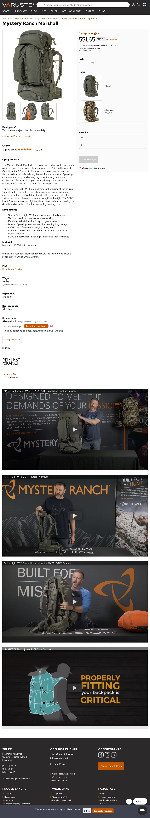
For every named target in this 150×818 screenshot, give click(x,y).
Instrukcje (8, 800)
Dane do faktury (59, 780)
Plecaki (47, 18)
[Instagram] (107, 755)
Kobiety (6, 269)
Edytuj (87, 810)
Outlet (90, 11)
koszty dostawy (112, 39)
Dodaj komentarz (12, 339)
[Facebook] (101, 755)
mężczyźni (16, 269)
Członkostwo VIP (59, 796)
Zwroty (7, 793)
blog (34, 11)
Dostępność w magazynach (16, 136)
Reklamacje (9, 796)
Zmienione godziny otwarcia (17, 778)
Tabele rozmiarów (108, 796)
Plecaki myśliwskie (63, 18)
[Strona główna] (18, 5)
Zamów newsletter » (111, 765)
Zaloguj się (57, 793)
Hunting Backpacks (86, 18)
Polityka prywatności (61, 800)
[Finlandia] (145, 5)
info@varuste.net (59, 758)
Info (43, 11)
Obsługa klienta (71, 11)
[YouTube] (113, 755)
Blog (102, 793)
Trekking (17, 18)
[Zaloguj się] (133, 5)
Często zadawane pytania (63, 773)
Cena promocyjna (89, 33)
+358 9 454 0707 (63, 753)
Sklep (54, 11)
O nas (102, 11)
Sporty (6, 11)
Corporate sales (59, 777)
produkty (21, 11)
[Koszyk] (138, 5)
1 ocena (37, 149)
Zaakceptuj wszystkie (103, 810)
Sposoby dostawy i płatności (17, 803)
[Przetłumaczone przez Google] (12, 326)
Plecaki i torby (32, 18)
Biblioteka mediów (108, 800)
